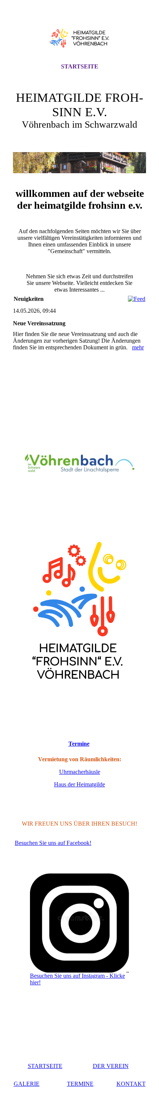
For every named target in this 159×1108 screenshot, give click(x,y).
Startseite (79, 66)
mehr (138, 347)
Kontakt (131, 1084)
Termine (78, 744)
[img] (79, 38)
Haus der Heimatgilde (79, 784)
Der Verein (111, 1066)
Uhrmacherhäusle (79, 772)
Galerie (27, 1084)
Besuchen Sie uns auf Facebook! (53, 843)
